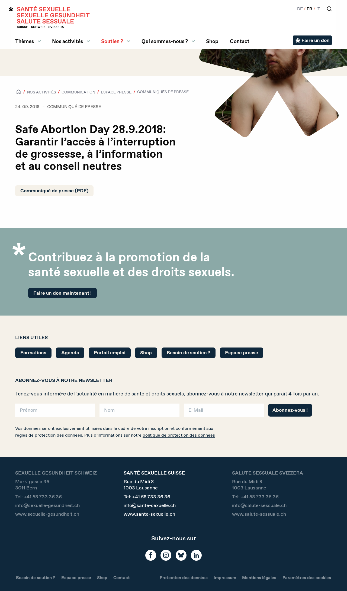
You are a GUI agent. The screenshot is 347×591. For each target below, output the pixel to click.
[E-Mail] (224, 412)
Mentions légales (259, 577)
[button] (335, 577)
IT (318, 9)
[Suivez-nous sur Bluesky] (181, 555)
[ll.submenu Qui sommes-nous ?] (193, 41)
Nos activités (67, 41)
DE (300, 9)
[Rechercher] (329, 8)
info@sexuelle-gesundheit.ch (47, 505)
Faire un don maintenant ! (62, 293)
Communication (78, 92)
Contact (239, 41)
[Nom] (139, 412)
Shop (212, 41)
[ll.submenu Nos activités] (88, 41)
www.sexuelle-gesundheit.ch (47, 514)
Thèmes (24, 41)
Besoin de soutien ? (188, 352)
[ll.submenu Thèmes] (39, 41)
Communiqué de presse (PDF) (54, 190)
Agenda (70, 352)
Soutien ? (112, 41)
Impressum (225, 577)
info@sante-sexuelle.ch (150, 505)
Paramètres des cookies (306, 577)
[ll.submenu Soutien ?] (128, 41)
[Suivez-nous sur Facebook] (150, 555)
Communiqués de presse (163, 91)
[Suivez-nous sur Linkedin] (196, 555)
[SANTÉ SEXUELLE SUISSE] (49, 17)
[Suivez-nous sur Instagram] (165, 555)
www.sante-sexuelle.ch (149, 514)
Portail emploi (110, 352)
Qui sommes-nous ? (165, 41)
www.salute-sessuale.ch (259, 514)
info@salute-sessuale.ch (259, 505)
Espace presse (116, 92)
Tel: (38, 497)
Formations (33, 352)
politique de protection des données (179, 435)
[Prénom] (55, 412)
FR (309, 9)
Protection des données (184, 577)
